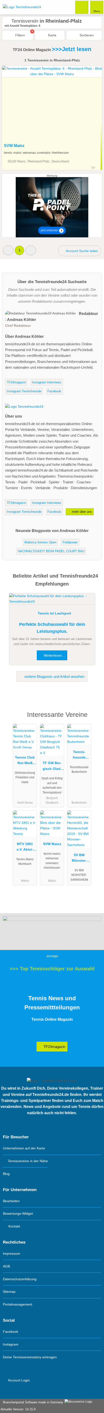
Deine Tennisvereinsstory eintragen (30, 1357)
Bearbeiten (11, 1201)
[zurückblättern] (14, 103)
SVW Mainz (14, 146)
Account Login (18, 1380)
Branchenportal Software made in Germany (32, 1402)
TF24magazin (16, 382)
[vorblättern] (90, 103)
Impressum (11, 1253)
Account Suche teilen (81, 251)
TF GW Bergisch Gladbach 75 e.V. (52, 767)
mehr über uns (81, 511)
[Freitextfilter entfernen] (82, 7)
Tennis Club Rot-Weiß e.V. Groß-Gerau (25, 761)
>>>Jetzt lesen (71, 49)
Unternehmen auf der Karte (24, 1148)
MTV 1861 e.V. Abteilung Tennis (25, 847)
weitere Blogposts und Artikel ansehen (53, 676)
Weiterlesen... (54, 655)
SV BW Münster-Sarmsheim (79, 859)
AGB (6, 1266)
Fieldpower (70, 542)
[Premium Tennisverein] (94, 719)
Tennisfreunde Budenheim (79, 755)
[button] (8, 250)
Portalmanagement (17, 1304)
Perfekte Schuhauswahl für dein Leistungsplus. (52, 628)
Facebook (54, 391)
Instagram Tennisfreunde (24, 391)
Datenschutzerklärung (20, 1279)
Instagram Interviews (46, 382)
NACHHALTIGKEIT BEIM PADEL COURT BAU (51, 551)
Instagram (10, 1344)
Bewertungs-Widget (18, 1213)
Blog (6, 1174)
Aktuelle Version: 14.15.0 (18, 1409)
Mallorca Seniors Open (40, 542)
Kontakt (13, 1226)
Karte (51, 35)
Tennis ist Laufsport (54, 613)
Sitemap (9, 1291)
